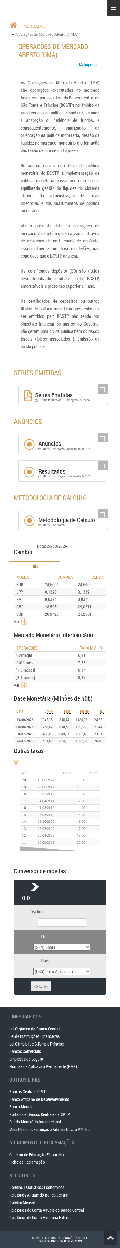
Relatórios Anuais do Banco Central (38, 1195)
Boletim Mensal (22, 1202)
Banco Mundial (21, 1107)
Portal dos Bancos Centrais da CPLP (39, 1114)
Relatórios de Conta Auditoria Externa (40, 1217)
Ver (16, 622)
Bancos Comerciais (25, 1051)
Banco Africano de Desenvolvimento (39, 1099)
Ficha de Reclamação (27, 1162)
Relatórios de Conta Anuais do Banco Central (46, 1210)
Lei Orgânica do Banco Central (34, 1029)
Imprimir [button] (90, 64)
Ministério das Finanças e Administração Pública (49, 1129)
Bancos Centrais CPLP (27, 1091)
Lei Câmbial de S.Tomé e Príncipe (36, 1044)
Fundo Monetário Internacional (35, 1122)
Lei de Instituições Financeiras (34, 1036)
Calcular (41, 986)
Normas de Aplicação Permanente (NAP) (43, 1066)
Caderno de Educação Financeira (36, 1155)
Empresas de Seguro (26, 1059)
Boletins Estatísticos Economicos (36, 1187)
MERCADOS (34, 26)
